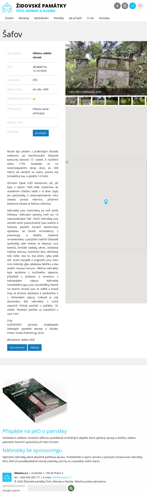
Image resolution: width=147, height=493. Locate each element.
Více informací (17, 347)
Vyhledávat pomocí (14, 485)
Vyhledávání (41, 18)
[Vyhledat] (71, 488)
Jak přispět (75, 18)
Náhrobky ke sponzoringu (32, 450)
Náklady (34, 347)
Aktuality (24, 18)
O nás (90, 18)
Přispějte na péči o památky (35, 431)
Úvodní (9, 18)
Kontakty (104, 18)
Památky (59, 18)
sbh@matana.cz (61, 477)
